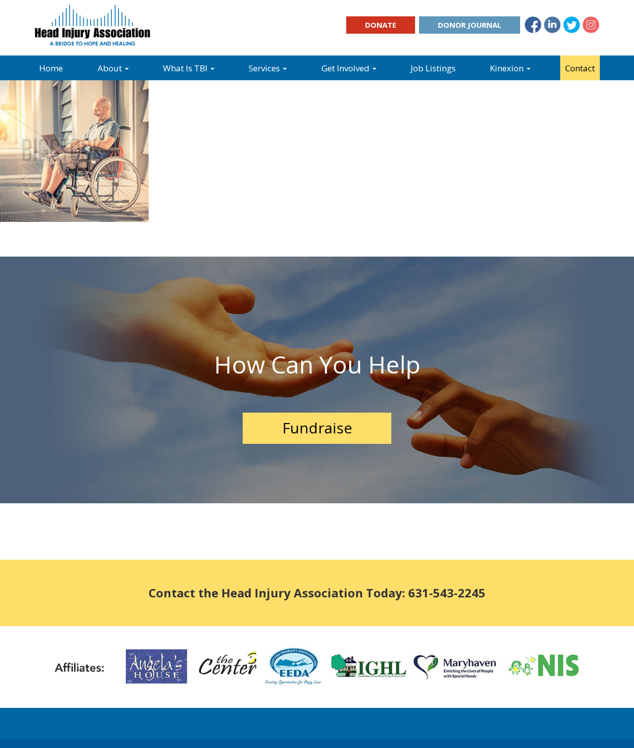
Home (51, 68)
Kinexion (508, 68)
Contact (580, 68)
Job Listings (433, 68)
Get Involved (346, 68)
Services (265, 68)
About (111, 68)
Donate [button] (380, 25)
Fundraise (317, 428)
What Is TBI (186, 68)
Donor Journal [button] (469, 25)
